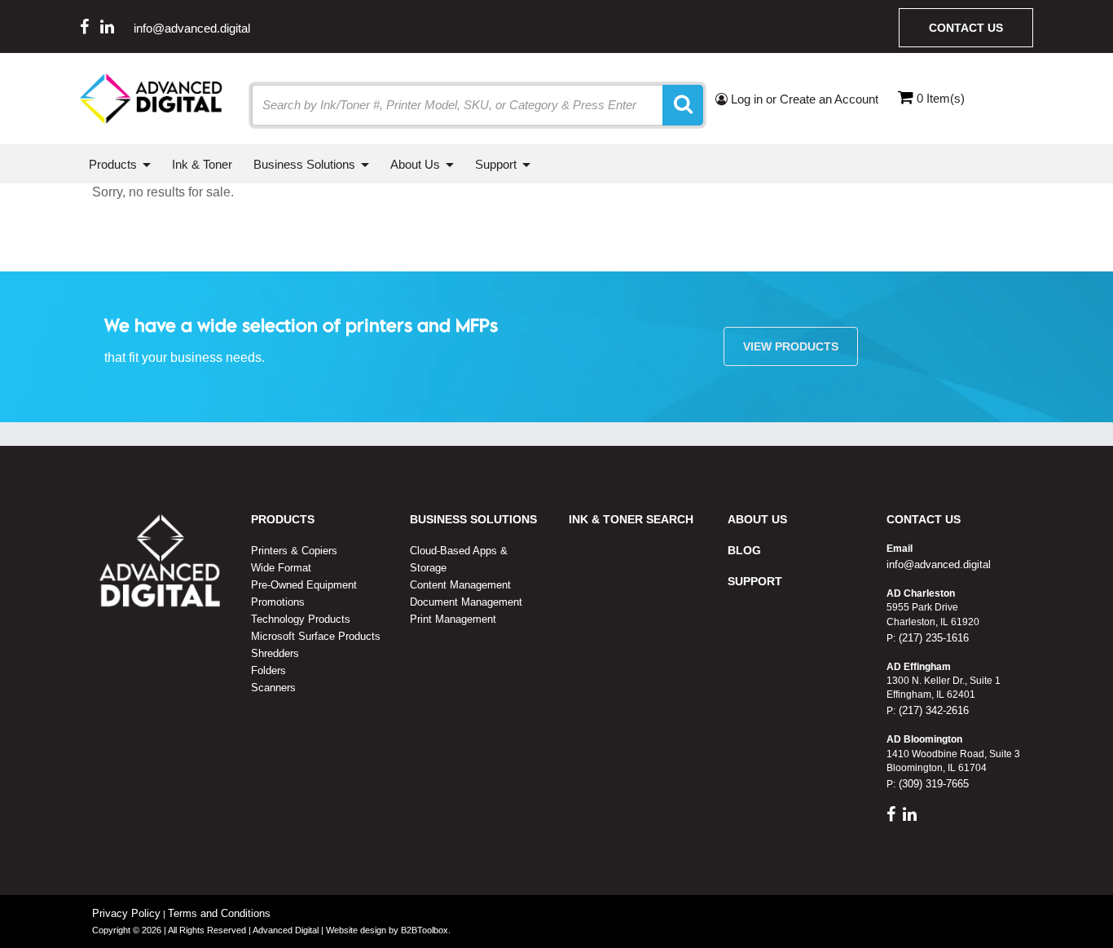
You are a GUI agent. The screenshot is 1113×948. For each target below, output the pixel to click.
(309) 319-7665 (932, 784)
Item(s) (941, 98)
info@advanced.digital (192, 28)
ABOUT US (757, 519)
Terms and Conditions (219, 913)
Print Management (453, 619)
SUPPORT (755, 581)
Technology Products (300, 619)
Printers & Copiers (294, 551)
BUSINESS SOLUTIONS (473, 519)
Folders (268, 670)
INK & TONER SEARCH (631, 519)
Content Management (460, 585)
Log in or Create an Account (803, 99)
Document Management (466, 602)
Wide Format (281, 568)
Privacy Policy (126, 913)
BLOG (744, 550)
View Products (790, 346)
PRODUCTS (283, 519)
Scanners (273, 687)
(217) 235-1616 (932, 638)
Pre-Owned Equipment (304, 585)
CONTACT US (923, 519)
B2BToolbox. (426, 930)
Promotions (278, 602)
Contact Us (966, 27)
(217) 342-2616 (932, 710)
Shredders (275, 653)
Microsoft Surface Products (316, 636)
